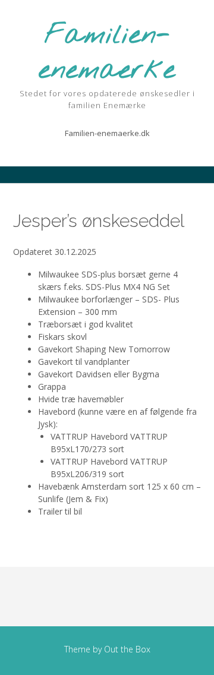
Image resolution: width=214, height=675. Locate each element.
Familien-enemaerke (107, 53)
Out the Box (127, 649)
